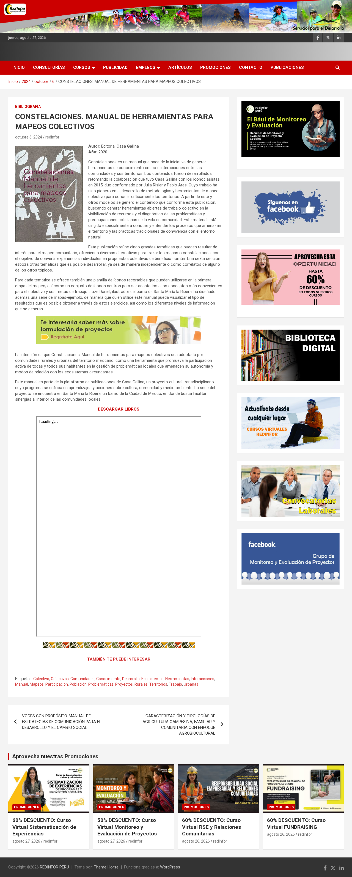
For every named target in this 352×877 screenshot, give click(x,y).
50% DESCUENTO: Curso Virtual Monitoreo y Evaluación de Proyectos (127, 827)
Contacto (250, 67)
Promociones (215, 67)
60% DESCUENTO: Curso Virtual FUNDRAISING (296, 823)
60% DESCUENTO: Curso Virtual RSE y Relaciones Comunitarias (211, 827)
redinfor (52, 137)
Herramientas (177, 679)
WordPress (170, 867)
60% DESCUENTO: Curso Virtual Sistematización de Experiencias (44, 827)
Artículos (180, 67)
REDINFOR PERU (54, 867)
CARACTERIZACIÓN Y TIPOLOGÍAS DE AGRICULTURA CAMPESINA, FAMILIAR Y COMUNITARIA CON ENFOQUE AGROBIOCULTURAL (178, 724)
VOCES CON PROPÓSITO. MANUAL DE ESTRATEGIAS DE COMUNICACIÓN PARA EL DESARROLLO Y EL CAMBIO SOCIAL (61, 721)
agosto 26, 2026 (196, 841)
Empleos (145, 67)
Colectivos (60, 679)
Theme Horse (106, 867)
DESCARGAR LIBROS (118, 409)
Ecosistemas (152, 679)
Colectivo (41, 679)
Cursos (81, 67)
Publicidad (115, 67)
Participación (56, 684)
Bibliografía (28, 106)
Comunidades (82, 679)
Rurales (141, 684)
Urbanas (191, 684)
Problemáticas (101, 684)
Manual (21, 684)
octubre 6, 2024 (28, 137)
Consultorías (49, 67)
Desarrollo (131, 679)
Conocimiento (108, 679)
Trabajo (175, 684)
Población (78, 684)
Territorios (158, 684)
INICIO (18, 67)
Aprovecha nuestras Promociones (55, 756)
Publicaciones (287, 67)
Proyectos (124, 684)
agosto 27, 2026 (26, 841)
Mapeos (37, 684)
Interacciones (202, 679)
